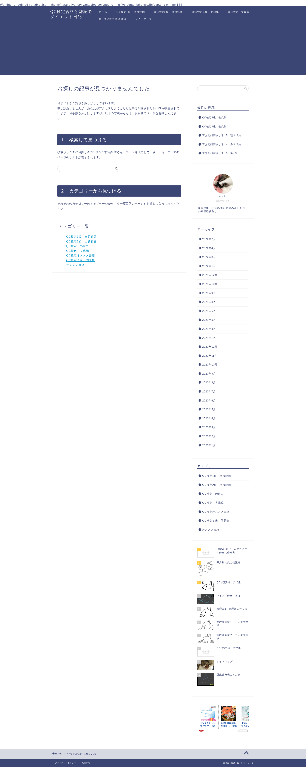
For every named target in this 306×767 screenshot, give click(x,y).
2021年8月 (209, 301)
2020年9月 (209, 373)
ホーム (103, 11)
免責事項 (86, 763)
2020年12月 (209, 346)
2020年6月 (209, 400)
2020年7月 (209, 391)
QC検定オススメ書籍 (112, 19)
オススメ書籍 (75, 265)
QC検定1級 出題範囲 (130, 11)
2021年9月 (209, 293)
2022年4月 (209, 248)
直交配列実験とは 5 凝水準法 (221, 135)
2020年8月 (209, 382)
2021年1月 (209, 337)
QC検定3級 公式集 (214, 126)
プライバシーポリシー (65, 763)
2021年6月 (209, 310)
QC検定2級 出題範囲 (168, 11)
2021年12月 (209, 274)
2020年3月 (209, 427)
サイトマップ (143, 19)
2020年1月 (209, 445)
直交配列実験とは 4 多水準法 (221, 144)
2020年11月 (209, 355)
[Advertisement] (153, 50)
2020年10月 (209, 364)
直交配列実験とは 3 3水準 (219, 153)
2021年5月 (209, 319)
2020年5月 (209, 409)
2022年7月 (209, 239)
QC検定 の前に (77, 246)
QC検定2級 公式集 (214, 117)
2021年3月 (209, 328)
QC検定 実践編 (239, 11)
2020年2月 (209, 436)
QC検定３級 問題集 (205, 11)
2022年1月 (209, 266)
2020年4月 (209, 418)
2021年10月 (209, 283)
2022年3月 (209, 257)
